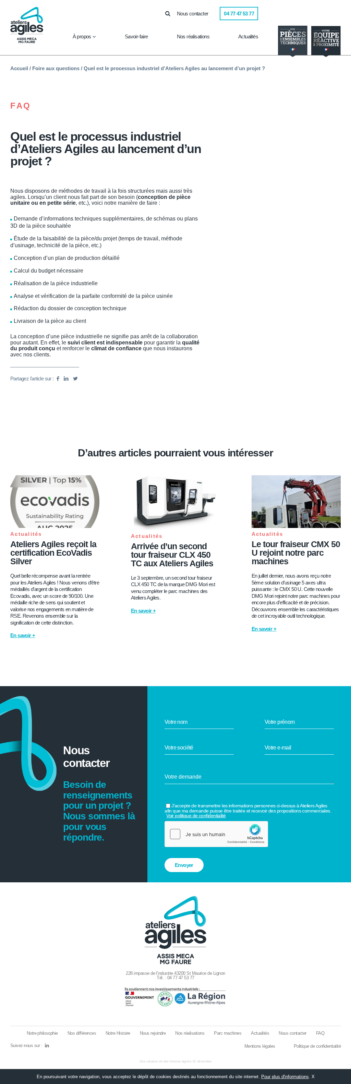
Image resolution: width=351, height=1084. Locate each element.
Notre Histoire (118, 1033)
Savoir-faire (136, 36)
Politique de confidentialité (317, 1046)
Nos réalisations (193, 36)
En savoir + (22, 635)
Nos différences (82, 1033)
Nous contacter (192, 13)
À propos (82, 36)
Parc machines (227, 1033)
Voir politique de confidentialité (196, 815)
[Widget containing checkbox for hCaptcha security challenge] (216, 834)
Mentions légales (259, 1046)
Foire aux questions (56, 68)
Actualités (248, 36)
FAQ (20, 106)
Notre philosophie (42, 1033)
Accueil (19, 68)
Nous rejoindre (153, 1033)
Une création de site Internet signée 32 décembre (176, 1061)
